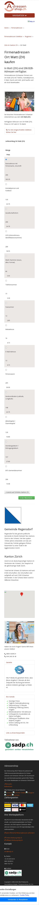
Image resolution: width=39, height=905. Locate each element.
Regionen (28, 36)
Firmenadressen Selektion (13, 36)
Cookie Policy (24, 895)
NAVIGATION (19, 15)
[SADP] (19, 746)
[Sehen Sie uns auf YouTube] (16, 795)
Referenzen (8, 786)
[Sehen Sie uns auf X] (19, 792)
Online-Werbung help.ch (14, 838)
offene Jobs (8, 784)
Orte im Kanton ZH (11, 45)
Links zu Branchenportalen (15, 733)
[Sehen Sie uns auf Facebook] (8, 792)
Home (6, 28)
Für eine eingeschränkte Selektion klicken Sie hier (18, 131)
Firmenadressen (16, 28)
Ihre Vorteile (10, 697)
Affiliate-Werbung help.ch (14, 840)
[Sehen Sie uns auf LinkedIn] (8, 795)
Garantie (9, 662)
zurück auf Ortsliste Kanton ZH (18, 492)
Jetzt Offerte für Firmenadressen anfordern (20, 833)
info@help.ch (8, 851)
